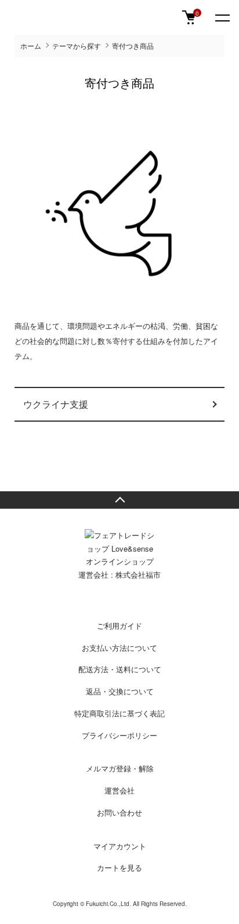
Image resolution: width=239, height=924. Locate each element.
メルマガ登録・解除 (120, 768)
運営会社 (119, 790)
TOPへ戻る (119, 500)
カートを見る (119, 867)
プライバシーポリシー (119, 735)
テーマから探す (76, 45)
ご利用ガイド (119, 625)
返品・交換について (120, 691)
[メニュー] (221, 17)
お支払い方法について (119, 647)
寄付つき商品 (133, 45)
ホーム (30, 45)
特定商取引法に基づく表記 (119, 713)
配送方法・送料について (119, 669)
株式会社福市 (138, 574)
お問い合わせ (119, 812)
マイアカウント (119, 845)
